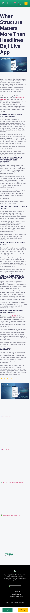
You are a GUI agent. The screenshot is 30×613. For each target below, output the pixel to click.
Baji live (14, 316)
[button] (26, 3)
